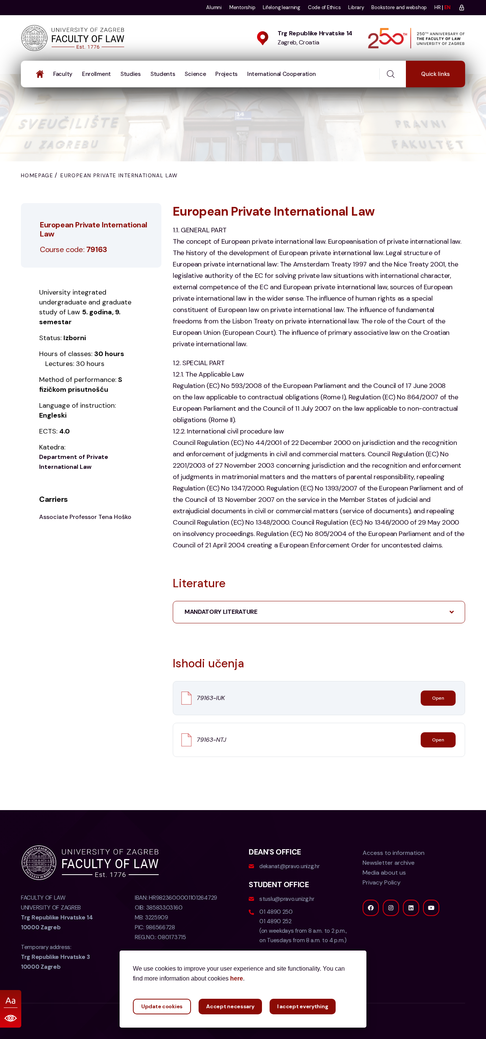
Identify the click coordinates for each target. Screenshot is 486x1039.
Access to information (393, 853)
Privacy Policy (382, 882)
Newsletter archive (389, 863)
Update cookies (162, 1006)
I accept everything (302, 1006)
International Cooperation (281, 74)
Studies (130, 74)
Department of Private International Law (73, 462)
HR (437, 7)
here (236, 978)
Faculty (63, 74)
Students (162, 74)
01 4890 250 (276, 912)
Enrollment (96, 74)
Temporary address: (55, 957)
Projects (226, 74)
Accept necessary (230, 1006)
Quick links (435, 74)
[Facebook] (371, 908)
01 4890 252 (275, 921)
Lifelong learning (281, 7)
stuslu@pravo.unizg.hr (286, 899)
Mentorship (242, 7)
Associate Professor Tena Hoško (85, 517)
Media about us (384, 873)
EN (447, 7)
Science (195, 74)
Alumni (213, 7)
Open (438, 698)
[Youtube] (431, 908)
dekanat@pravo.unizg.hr (289, 866)
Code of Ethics (324, 7)
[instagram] (391, 908)
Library (356, 7)
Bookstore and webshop (399, 7)
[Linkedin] (411, 908)
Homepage (37, 175)
